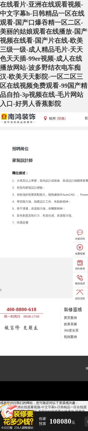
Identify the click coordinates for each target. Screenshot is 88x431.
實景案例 (70, 317)
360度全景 (71, 330)
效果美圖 (70, 324)
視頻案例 (70, 337)
